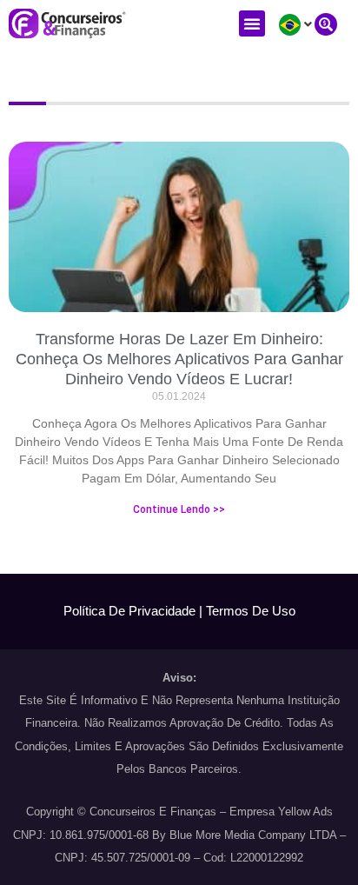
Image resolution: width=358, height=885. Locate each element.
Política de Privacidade (129, 610)
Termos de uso (250, 610)
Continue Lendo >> (179, 509)
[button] (252, 23)
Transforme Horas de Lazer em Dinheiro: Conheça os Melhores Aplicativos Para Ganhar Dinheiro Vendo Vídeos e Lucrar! (179, 359)
